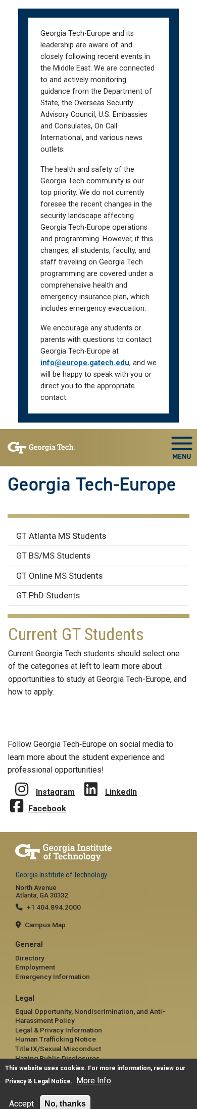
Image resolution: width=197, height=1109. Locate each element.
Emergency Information (52, 977)
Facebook (47, 808)
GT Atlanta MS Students (61, 536)
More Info (93, 1080)
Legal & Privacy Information (58, 1030)
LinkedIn (121, 792)
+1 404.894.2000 (54, 907)
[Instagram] (21, 782)
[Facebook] (16, 798)
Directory (29, 958)
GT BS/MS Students (53, 555)
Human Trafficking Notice (55, 1039)
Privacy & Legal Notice (38, 1081)
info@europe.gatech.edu (84, 363)
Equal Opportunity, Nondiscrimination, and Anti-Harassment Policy (90, 1015)
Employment (35, 967)
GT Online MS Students (59, 576)
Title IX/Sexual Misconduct (58, 1049)
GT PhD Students (48, 595)
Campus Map (45, 925)
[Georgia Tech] (98, 853)
